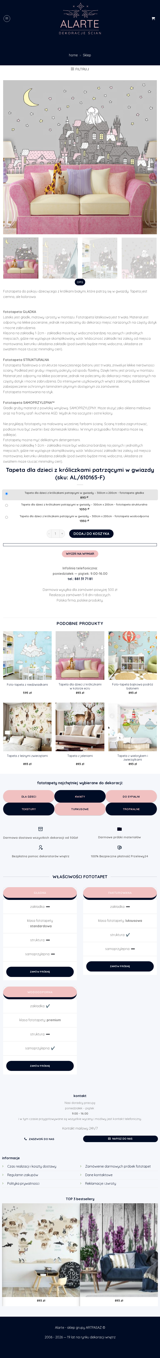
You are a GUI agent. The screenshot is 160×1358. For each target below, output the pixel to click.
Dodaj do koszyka (91, 534)
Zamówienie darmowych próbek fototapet (118, 1166)
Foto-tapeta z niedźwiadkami (27, 685)
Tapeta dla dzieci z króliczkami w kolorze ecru (80, 686)
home (73, 55)
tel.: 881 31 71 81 (80, 579)
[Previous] (11, 157)
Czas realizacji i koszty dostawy (31, 1166)
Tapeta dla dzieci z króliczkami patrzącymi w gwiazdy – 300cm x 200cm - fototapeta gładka (84, 492)
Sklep (87, 55)
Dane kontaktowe (98, 1175)
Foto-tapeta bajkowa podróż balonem (132, 686)
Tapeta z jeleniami (80, 756)
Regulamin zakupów (22, 1175)
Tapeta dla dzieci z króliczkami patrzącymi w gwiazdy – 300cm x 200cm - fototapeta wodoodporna (84, 516)
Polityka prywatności (23, 1183)
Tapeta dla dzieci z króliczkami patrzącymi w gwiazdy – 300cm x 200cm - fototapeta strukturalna (84, 504)
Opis (80, 282)
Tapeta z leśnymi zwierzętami (27, 756)
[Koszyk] (153, 18)
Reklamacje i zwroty (100, 1183)
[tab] (80, 282)
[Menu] (7, 18)
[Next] (148, 157)
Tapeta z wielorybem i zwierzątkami (132, 758)
